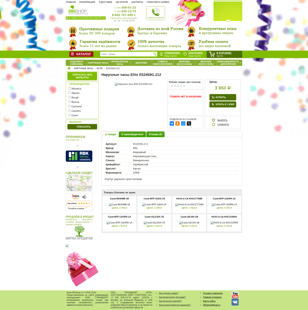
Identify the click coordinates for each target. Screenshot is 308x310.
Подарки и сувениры (76, 62)
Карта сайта (209, 301)
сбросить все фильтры (82, 76)
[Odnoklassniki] (177, 123)
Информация (87, 2)
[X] (189, 123)
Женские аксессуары (206, 62)
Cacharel (76, 106)
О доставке (105, 2)
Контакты (137, 2)
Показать (84, 126)
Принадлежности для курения (228, 62)
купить (221, 97)
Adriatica (76, 88)
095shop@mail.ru (211, 305)
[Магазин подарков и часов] (77, 8)
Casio (74, 115)
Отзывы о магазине (213, 293)
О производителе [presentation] (132, 134)
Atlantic (75, 93)
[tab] (110, 134)
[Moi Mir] (183, 123)
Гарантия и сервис (158, 2)
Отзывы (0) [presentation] (155, 134)
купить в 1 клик (225, 104)
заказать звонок (156, 17)
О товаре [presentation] (110, 134)
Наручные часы (98, 63)
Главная (71, 2)
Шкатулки (141, 63)
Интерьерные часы (119, 62)
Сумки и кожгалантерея (162, 62)
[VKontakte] (172, 123)
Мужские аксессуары (184, 62)
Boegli (74, 97)
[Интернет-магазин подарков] (69, 69)
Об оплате (122, 2)
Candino (76, 110)
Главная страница (212, 297)
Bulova (75, 101)
